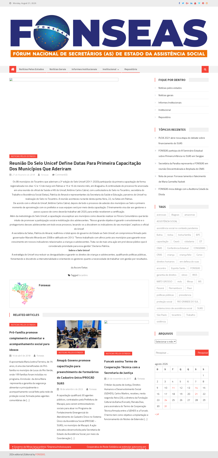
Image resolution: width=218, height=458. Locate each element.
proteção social (164, 301)
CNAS (159, 248)
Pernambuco (175, 288)
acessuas (161, 214)
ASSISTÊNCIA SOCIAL (167, 221)
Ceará (176, 241)
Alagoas (175, 214)
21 (196, 394)
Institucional (109, 69)
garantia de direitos (166, 275)
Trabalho (190, 315)
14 (196, 388)
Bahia (159, 234)
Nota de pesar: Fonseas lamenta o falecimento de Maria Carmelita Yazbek (182, 178)
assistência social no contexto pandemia (177, 228)
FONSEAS (195, 268)
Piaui (189, 288)
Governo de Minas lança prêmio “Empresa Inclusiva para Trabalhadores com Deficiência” (41, 447)
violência (161, 321)
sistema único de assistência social (174, 308)
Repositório (130, 69)
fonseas (44, 174)
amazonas (189, 214)
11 (173, 388)
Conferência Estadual (178, 248)
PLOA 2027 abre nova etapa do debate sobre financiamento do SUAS (182, 140)
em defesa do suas (189, 261)
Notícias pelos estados (31, 69)
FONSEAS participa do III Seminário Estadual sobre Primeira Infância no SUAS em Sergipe (181, 153)
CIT (200, 241)
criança (170, 254)
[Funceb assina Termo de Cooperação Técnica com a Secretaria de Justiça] (126, 334)
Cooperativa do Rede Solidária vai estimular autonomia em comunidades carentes (116, 447)
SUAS (200, 308)
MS (199, 281)
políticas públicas (165, 295)
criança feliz (185, 254)
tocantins (83, 275)
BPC (198, 234)
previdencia (185, 295)
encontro (161, 268)
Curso (199, 254)
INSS (194, 275)
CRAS (159, 254)
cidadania (189, 241)
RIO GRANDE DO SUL (187, 301)
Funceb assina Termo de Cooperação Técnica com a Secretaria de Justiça (122, 367)
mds (179, 281)
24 (165, 400)
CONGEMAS (199, 248)
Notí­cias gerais (58, 69)
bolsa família (184, 234)
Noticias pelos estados (23, 156)
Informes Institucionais (84, 69)
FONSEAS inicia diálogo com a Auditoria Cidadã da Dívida (183, 191)
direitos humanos (166, 261)
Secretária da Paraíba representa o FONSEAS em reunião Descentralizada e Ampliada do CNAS (183, 166)
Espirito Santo (178, 268)
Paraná (160, 288)
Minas (190, 281)
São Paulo (162, 315)
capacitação (162, 241)
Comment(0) (61, 174)
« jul (157, 414)
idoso (184, 275)
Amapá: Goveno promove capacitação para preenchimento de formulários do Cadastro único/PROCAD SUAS (78, 372)
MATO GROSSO (164, 281)
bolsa (170, 234)
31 (165, 406)
